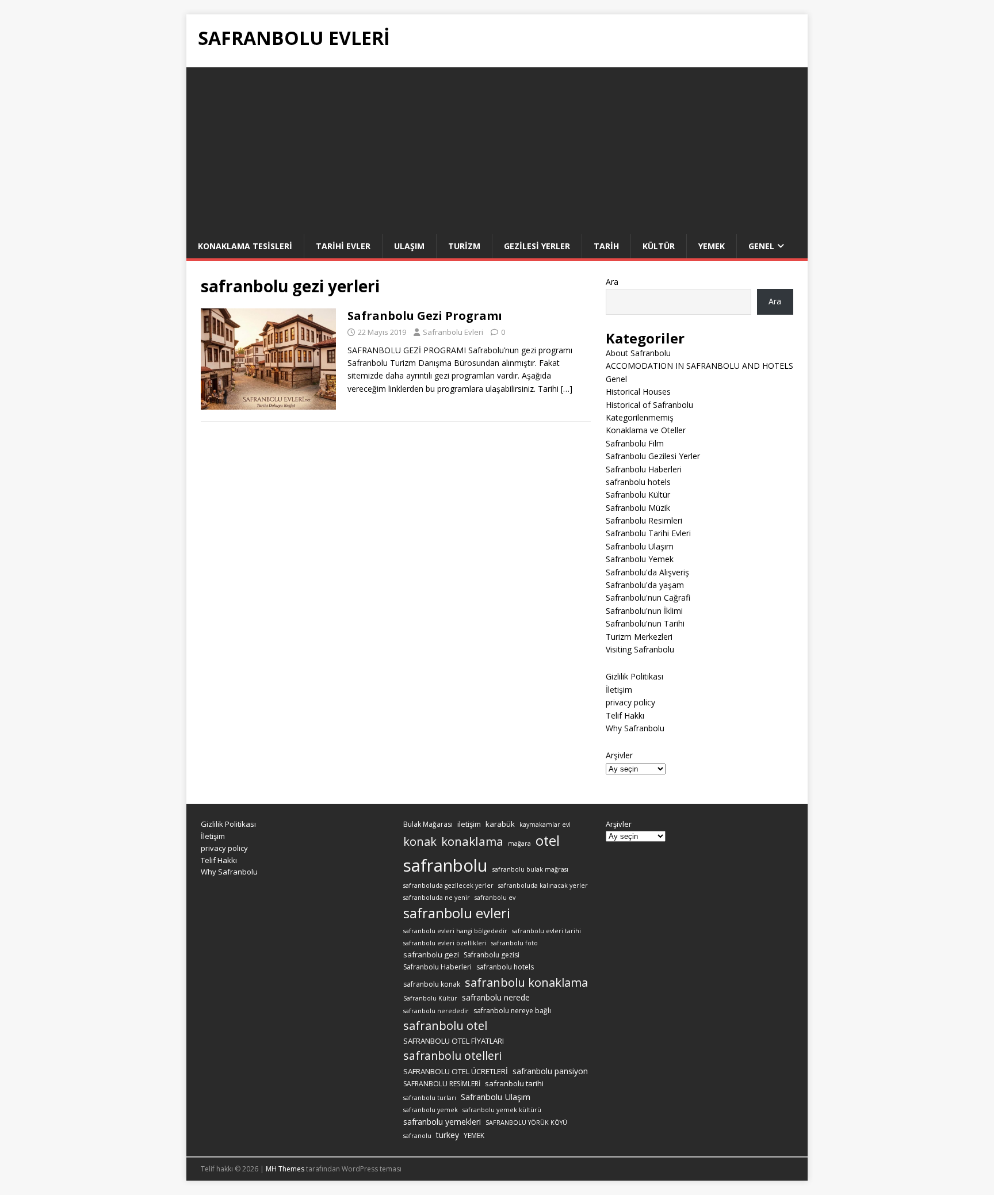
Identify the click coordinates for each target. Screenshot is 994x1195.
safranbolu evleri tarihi (546, 931)
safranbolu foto (514, 943)
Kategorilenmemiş (640, 417)
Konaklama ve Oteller (646, 430)
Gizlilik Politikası (634, 676)
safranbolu (445, 865)
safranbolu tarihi (514, 1083)
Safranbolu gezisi (491, 955)
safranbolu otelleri (452, 1055)
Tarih (606, 245)
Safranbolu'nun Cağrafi (648, 597)
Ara (612, 281)
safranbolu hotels (638, 481)
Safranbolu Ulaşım (640, 546)
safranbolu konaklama (526, 982)
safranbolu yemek (430, 1110)
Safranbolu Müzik (638, 507)
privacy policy (630, 702)
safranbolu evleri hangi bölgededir (455, 931)
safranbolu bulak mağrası (530, 869)
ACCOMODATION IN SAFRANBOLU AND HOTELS (699, 365)
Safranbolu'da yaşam (645, 584)
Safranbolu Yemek (640, 558)
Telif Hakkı (625, 715)
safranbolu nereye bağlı (512, 1010)
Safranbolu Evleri (453, 332)
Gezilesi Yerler (537, 245)
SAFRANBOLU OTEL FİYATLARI (453, 1041)
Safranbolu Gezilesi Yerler (653, 455)
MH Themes (285, 1169)
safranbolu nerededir (436, 1011)
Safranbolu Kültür (638, 494)
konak (420, 841)
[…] (566, 388)
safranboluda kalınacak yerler (543, 885)
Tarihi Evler (343, 245)
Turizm (464, 245)
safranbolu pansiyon (550, 1071)
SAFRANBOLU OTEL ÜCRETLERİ (455, 1071)
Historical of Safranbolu (649, 404)
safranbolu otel (445, 1025)
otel (548, 840)
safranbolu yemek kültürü (501, 1110)
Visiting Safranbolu (640, 649)
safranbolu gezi (431, 954)
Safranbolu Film (635, 443)
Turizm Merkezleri (639, 636)
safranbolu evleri (456, 913)
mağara (519, 843)
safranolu (417, 1136)
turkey (447, 1134)
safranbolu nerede (496, 997)
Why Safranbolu (635, 728)
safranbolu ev (495, 898)
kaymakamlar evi (545, 824)
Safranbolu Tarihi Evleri (648, 533)
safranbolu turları (429, 1098)
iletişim (469, 824)
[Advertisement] (497, 147)
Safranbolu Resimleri (644, 520)
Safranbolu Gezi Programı (424, 315)
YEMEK (474, 1135)
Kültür (659, 245)
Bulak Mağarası (428, 824)
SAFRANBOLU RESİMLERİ (441, 1084)
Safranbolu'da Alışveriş (647, 572)
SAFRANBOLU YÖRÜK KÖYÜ (526, 1122)
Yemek (711, 245)
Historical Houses (638, 391)
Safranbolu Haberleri (644, 469)
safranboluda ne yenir (436, 898)
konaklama (472, 841)
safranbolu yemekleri (442, 1121)
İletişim (619, 689)
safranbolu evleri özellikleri (445, 943)
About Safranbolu (638, 353)
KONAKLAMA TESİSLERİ (245, 245)
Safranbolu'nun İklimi (644, 610)
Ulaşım (409, 245)
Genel (761, 245)
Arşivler (619, 755)
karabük (500, 824)
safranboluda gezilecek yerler (448, 885)
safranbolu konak (431, 984)
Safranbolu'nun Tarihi (645, 623)
